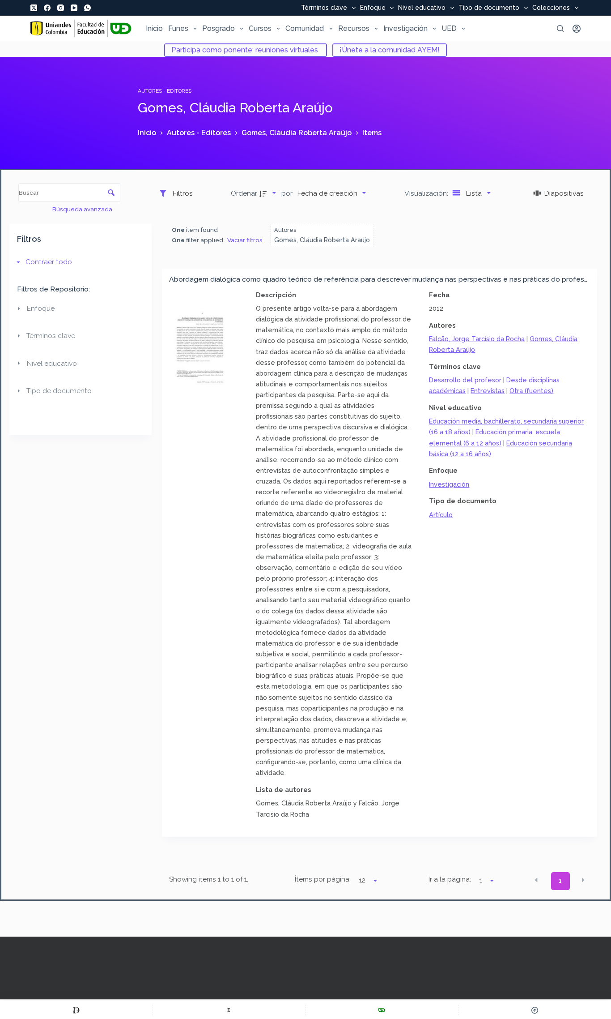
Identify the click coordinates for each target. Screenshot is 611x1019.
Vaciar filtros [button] (245, 240)
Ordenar (244, 193)
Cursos (260, 28)
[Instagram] (60, 7)
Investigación (405, 28)
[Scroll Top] (535, 1010)
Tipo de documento (488, 8)
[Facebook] (47, 7)
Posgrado (218, 28)
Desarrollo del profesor (465, 380)
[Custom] (76, 1010)
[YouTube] (74, 7)
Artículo (441, 514)
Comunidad (304, 28)
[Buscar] (560, 28)
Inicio (154, 28)
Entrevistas (488, 390)
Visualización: (427, 193)
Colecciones (551, 8)
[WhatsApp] (87, 7)
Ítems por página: (323, 879)
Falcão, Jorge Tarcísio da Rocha (477, 339)
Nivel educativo (422, 8)
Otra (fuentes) (531, 390)
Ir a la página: (450, 879)
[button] (536, 880)
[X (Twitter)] (33, 7)
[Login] (577, 29)
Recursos (353, 28)
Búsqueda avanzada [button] (83, 209)
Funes (178, 28)
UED (449, 28)
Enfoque (373, 8)
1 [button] (560, 880)
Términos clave (324, 8)
